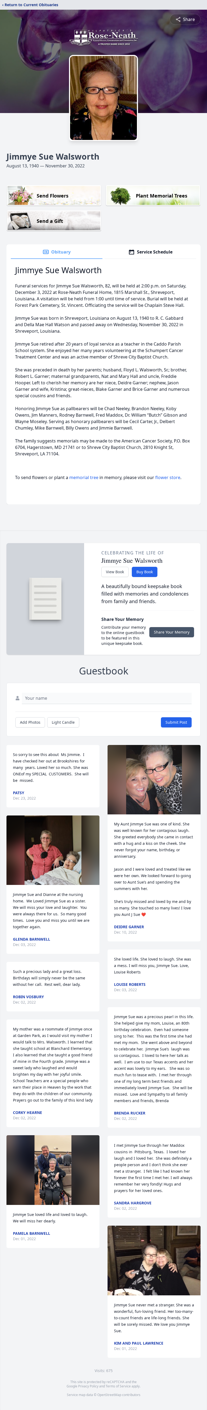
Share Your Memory (171, 632)
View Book (115, 571)
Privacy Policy (88, 1386)
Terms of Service (118, 1386)
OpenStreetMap (109, 1395)
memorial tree (83, 477)
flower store (167, 477)
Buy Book (144, 571)
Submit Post (176, 722)
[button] (53, 850)
